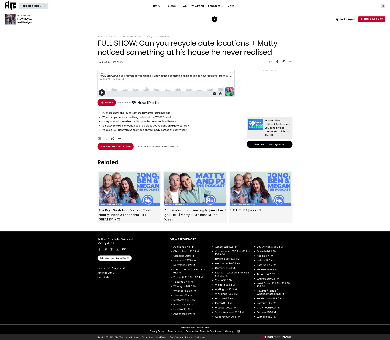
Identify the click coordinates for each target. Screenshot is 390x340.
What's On (197, 6)
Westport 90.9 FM (225, 307)
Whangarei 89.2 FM (184, 291)
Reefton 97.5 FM (183, 304)
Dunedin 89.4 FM (266, 251)
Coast (137, 337)
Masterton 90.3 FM (184, 300)
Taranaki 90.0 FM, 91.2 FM (188, 277)
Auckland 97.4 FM (183, 246)
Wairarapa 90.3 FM (268, 278)
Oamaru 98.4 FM (225, 268)
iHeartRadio (104, 277)
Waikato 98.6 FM (225, 285)
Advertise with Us (106, 272)
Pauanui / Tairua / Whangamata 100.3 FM (270, 292)
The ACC (119, 337)
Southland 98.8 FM (267, 269)
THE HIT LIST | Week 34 (260, 197)
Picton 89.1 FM (223, 303)
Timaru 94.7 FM (266, 274)
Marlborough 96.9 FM (227, 263)
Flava (144, 337)
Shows (112, 36)
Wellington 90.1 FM (226, 289)
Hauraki (128, 337)
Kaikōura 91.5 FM (266, 303)
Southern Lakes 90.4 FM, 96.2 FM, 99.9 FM (232, 274)
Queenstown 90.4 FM (227, 317)
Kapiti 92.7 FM (265, 256)
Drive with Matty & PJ (131, 36)
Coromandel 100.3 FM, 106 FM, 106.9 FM (232, 253)
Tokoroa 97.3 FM (183, 282)
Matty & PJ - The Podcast (158, 36)
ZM (111, 337)
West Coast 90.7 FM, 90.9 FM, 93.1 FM (274, 285)
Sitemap (229, 331)
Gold (151, 337)
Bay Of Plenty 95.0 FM (270, 246)
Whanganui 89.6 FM (184, 286)
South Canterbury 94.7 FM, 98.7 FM (189, 271)
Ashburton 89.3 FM (226, 246)
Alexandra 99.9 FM (184, 313)
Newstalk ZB (103, 337)
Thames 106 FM (182, 295)
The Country (200, 337)
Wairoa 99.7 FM (224, 298)
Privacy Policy (157, 331)
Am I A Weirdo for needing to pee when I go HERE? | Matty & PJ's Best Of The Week (195, 197)
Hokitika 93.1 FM (182, 309)
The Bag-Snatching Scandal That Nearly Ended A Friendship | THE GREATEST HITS (129, 197)
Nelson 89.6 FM (266, 260)
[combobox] (290, 62)
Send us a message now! (269, 132)
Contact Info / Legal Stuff (111, 268)
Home (100, 36)
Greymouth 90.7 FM (268, 307)
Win (185, 6)
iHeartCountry (162, 337)
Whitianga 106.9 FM (226, 294)
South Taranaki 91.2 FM (270, 298)
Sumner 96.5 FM (266, 312)
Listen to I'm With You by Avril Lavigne (24, 19)
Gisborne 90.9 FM (183, 256)
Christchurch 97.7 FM (186, 251)
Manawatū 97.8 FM (184, 260)
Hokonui (188, 337)
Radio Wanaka (176, 337)
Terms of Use (175, 331)
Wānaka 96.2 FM (266, 317)
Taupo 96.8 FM (223, 280)
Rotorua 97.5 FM (266, 265)
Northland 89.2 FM (184, 265)
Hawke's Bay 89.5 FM (227, 259)
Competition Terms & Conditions (203, 331)
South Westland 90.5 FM (229, 312)
